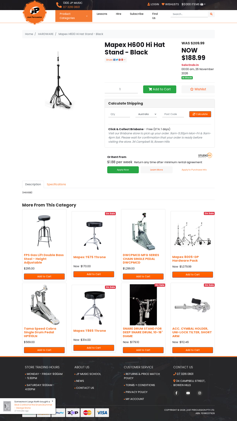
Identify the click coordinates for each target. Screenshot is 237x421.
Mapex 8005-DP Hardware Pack (185, 259)
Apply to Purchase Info (194, 169)
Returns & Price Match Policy (142, 376)
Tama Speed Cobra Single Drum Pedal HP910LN (40, 332)
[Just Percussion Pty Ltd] (34, 12)
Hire (118, 14)
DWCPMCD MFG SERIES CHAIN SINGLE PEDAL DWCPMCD (141, 259)
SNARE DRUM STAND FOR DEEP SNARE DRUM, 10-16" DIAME (143, 332)
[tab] (33, 184)
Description (33, 184)
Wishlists (171, 4)
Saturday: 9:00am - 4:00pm (39, 387)
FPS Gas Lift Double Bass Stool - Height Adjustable (44, 259)
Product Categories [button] (67, 16)
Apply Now (123, 169)
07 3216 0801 (184, 374)
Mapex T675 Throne (89, 257)
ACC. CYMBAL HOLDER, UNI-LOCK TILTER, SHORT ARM (192, 332)
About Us (81, 367)
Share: (109, 59)
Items (191, 4)
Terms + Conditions (140, 385)
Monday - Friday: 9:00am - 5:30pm (43, 376)
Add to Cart (161, 89)
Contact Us (84, 388)
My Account (134, 399)
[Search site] (211, 14)
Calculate (201, 114)
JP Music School (88, 374)
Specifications (56, 184)
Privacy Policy (136, 392)
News (79, 381)
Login (154, 4)
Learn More (156, 169)
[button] (198, 89)
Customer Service (138, 367)
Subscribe (136, 14)
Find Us (155, 16)
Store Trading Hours (42, 367)
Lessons (102, 14)
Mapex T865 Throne (89, 330)
